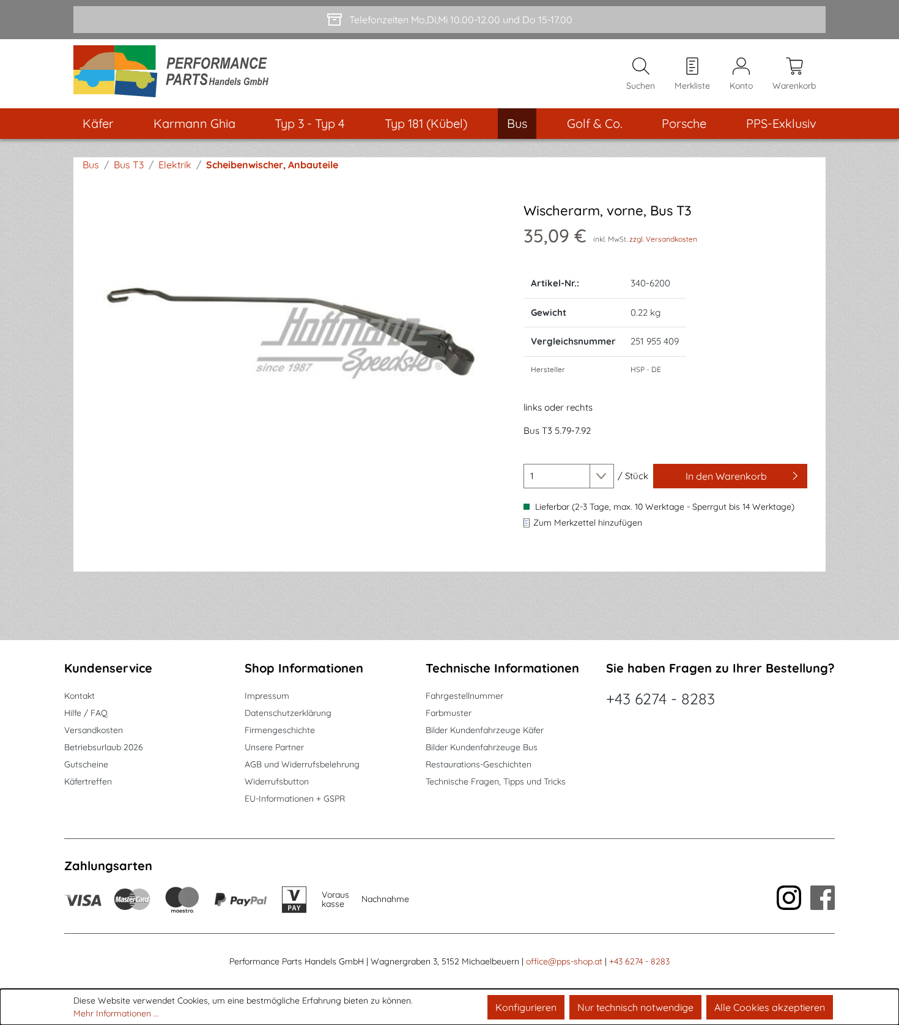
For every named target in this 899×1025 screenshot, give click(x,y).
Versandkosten (93, 730)
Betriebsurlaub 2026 (103, 747)
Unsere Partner (274, 747)
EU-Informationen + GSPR (295, 798)
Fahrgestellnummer (464, 695)
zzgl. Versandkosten (663, 239)
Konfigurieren (526, 1007)
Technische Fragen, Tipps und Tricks (496, 781)
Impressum (267, 695)
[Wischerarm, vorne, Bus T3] (295, 334)
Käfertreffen (88, 781)
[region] (295, 334)
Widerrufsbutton (277, 781)
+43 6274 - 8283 (660, 698)
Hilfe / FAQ (86, 712)
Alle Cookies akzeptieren (769, 1007)
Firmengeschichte (280, 730)
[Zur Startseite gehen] (175, 73)
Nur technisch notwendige (635, 1007)
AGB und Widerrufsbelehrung (302, 764)
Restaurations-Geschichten (478, 764)
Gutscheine (86, 764)
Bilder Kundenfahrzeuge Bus (482, 747)
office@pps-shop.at (564, 961)
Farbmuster (449, 712)
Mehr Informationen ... (116, 1013)
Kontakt (79, 695)
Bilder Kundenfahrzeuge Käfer (485, 730)
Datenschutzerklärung (288, 712)
